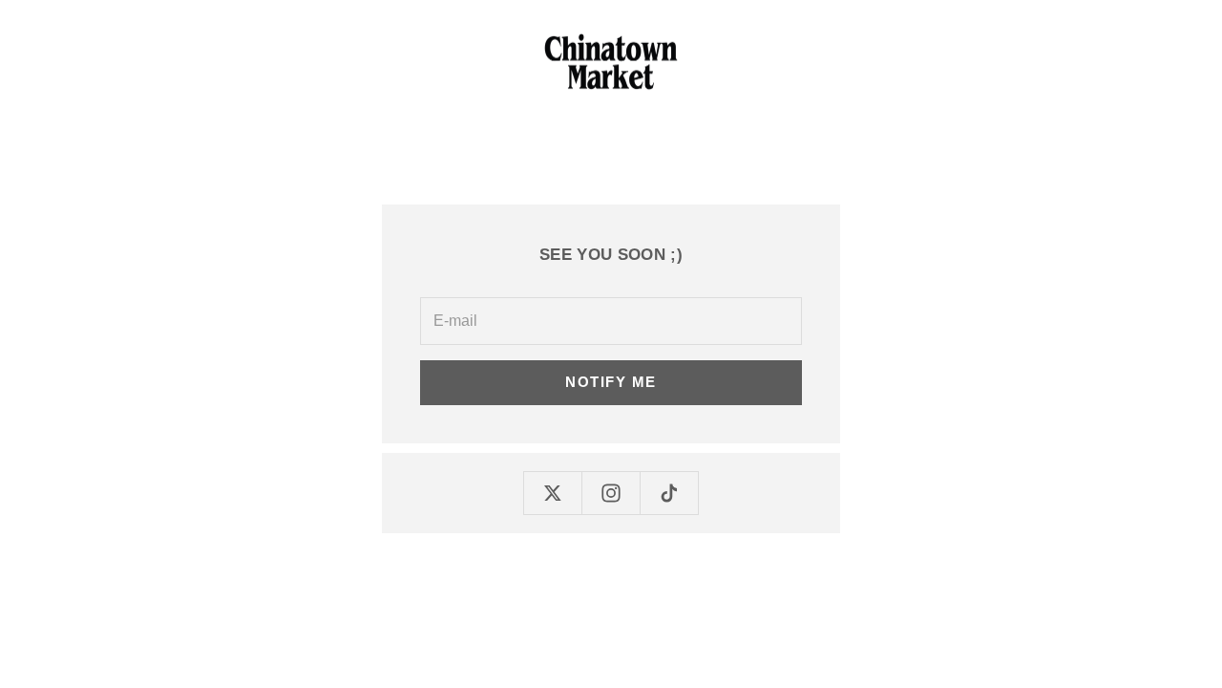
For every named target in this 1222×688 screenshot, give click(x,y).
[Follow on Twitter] (552, 493)
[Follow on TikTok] (669, 493)
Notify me (611, 382)
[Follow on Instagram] (611, 493)
